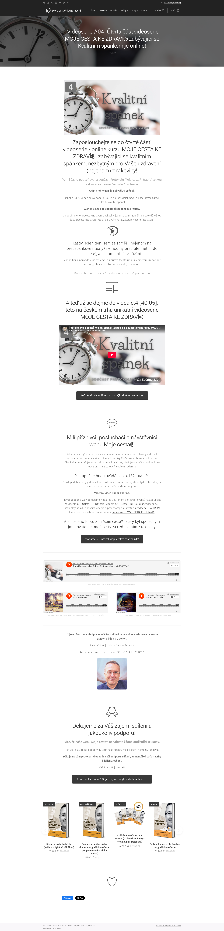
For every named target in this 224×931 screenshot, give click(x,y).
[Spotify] (63, 2)
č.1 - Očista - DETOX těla (90, 503)
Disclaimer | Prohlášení (52, 928)
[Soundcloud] (67, 2)
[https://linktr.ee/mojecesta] (52, 2)
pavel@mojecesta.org (172, 2)
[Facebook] (44, 2)
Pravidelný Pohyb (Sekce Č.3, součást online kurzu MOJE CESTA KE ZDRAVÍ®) (80, 615)
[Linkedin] (56, 2)
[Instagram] (48, 2)
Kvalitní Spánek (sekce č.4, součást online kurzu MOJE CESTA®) (116, 584)
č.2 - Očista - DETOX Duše (129, 503)
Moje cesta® (92, 584)
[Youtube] (59, 2)
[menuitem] (94, 10)
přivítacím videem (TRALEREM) (142, 508)
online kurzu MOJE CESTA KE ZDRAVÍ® (133, 512)
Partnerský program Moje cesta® (168, 925)
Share (68, 898)
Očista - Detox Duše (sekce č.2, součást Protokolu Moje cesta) (152, 615)
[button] (159, 10)
